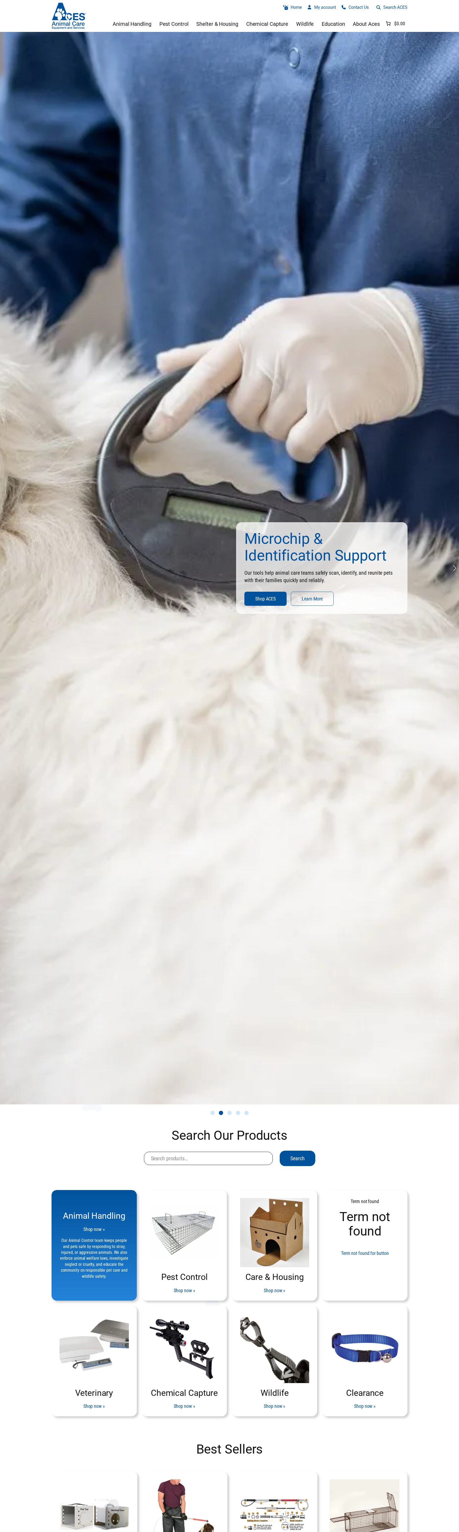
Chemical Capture (184, 1393)
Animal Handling (94, 1216)
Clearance (365, 1393)
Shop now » (94, 1229)
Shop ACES (265, 602)
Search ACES (395, 7)
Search (297, 1158)
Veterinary (94, 1393)
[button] (212, 1113)
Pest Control (184, 1277)
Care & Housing (274, 1277)
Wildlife (274, 1393)
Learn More (312, 602)
